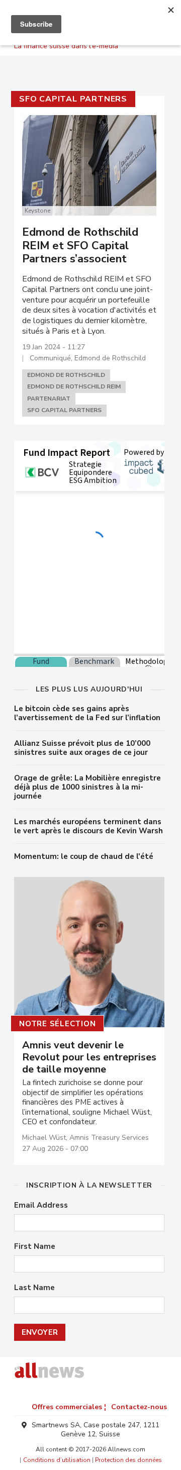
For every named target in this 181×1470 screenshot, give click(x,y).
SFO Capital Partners (73, 99)
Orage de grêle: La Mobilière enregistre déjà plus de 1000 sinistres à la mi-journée (87, 787)
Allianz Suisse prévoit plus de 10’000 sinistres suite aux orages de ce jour (82, 748)
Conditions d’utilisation (56, 1460)
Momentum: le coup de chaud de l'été (83, 856)
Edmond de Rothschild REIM (74, 386)
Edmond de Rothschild (66, 375)
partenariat (48, 399)
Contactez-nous (139, 1407)
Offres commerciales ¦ (69, 1407)
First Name (34, 1246)
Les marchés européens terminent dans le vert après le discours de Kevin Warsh (88, 826)
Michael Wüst (44, 1137)
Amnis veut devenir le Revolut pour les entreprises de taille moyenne (89, 1057)
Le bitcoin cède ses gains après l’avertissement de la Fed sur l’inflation (87, 713)
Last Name (34, 1288)
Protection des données (128, 1460)
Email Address (41, 1205)
